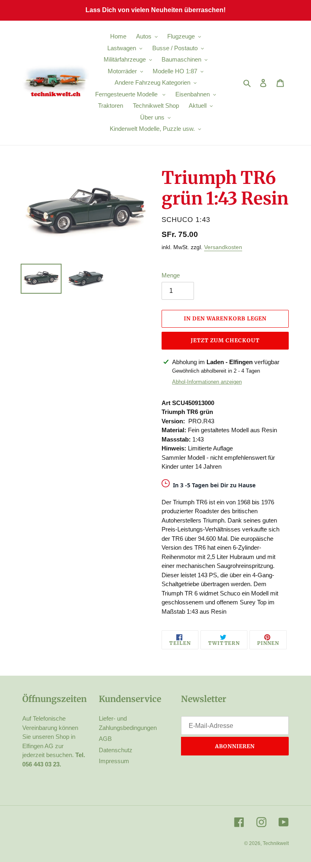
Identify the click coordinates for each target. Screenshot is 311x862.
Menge (171, 275)
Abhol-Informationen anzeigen (207, 382)
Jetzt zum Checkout (225, 340)
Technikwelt (276, 843)
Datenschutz (115, 750)
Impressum (114, 760)
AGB (105, 738)
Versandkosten (223, 247)
